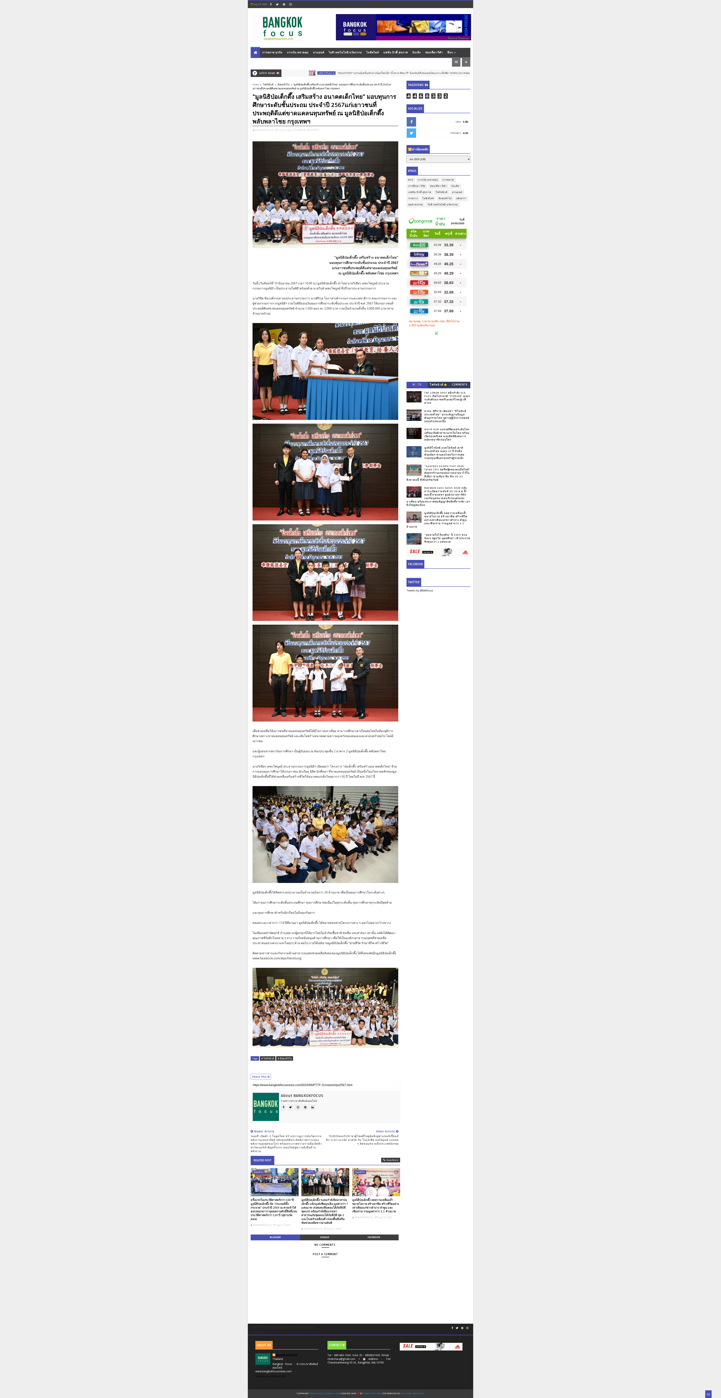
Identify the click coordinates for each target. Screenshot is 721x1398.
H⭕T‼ (417, 384)
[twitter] (277, 4)
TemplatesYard (372, 1393)
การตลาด (448, 180)
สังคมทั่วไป (283, 84)
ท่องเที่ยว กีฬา (434, 52)
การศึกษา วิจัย (416, 186)
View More (392, 1160)
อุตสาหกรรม (415, 204)
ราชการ (413, 198)
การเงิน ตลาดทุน (298, 52)
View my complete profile (270, 1376)
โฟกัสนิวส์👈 (438, 384)
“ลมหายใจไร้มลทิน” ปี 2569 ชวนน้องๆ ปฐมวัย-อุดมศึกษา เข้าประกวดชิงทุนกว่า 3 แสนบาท (447, 538)
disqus (324, 1237)
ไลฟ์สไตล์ (372, 52)
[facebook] (271, 4)
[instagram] (290, 4)
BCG (410, 180)
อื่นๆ (450, 52)
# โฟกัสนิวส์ (267, 1058)
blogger (275, 1237)
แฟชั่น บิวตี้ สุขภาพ (395, 52)
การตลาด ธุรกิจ (272, 52)
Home (256, 84)
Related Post (262, 1160)
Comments (460, 384)
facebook (374, 1237)
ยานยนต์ (318, 52)
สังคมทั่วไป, (313, 130)
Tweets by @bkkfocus (420, 590)
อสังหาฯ (433, 73)
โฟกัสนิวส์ (268, 84)
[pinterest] (284, 4)
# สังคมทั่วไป (285, 1058)
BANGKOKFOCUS (287, 1355)
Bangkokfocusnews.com (324, 1393)
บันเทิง (416, 52)
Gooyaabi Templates (412, 1393)
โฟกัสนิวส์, (300, 130)
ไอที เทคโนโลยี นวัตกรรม (345, 52)
